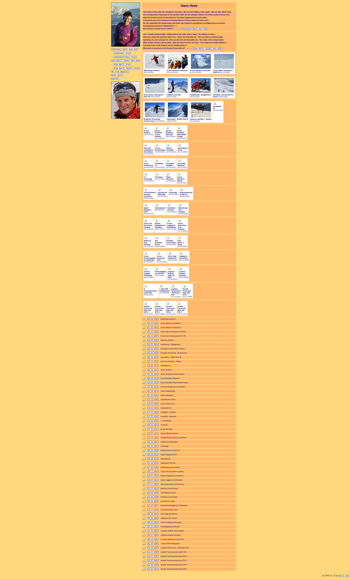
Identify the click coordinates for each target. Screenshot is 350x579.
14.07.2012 (153, 569)
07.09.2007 (153, 505)
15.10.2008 (153, 399)
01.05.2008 (153, 543)
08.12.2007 (153, 336)
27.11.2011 (153, 526)
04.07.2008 (153, 535)
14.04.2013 (153, 382)
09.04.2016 (153, 340)
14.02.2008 (153, 497)
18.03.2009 (153, 438)
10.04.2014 (153, 387)
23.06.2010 (153, 454)
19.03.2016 (153, 349)
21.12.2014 (153, 361)
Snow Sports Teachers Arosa (126, 68)
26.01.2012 (153, 522)
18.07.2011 (153, 480)
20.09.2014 (153, 514)
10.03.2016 (153, 353)
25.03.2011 (153, 370)
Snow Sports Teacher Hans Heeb (125, 60)
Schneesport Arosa (122, 53)
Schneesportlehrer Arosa (125, 57)
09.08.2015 (153, 459)
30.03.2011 (153, 425)
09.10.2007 (153, 539)
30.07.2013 (153, 476)
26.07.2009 (153, 560)
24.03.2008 (153, 501)
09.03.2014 (153, 378)
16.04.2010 (153, 323)
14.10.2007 (153, 548)
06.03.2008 (153, 493)
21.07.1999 (153, 552)
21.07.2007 (153, 556)
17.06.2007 (153, 531)
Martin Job (343, 576)
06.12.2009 (153, 332)
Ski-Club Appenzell (120, 72)
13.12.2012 (153, 488)
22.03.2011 (153, 433)
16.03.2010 (153, 463)
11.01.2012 (153, 416)
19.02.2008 (153, 518)
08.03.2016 (153, 357)
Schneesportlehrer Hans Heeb (125, 49)
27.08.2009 (153, 467)
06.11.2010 (153, 471)
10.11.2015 (153, 510)
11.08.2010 (153, 565)
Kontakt (115, 79)
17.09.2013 (153, 395)
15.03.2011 (153, 442)
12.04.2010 (153, 327)
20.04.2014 (153, 366)
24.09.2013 (153, 404)
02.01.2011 (153, 446)
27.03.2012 (153, 412)
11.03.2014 (153, 374)
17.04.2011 (153, 429)
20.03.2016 (153, 344)
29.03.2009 (153, 450)
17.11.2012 (153, 484)
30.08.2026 (153, 319)
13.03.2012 (153, 421)
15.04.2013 (153, 408)
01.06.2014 (153, 391)
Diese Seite (117, 75)
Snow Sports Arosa (122, 64)
